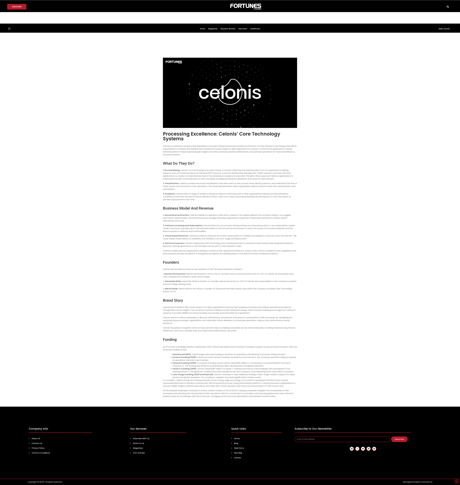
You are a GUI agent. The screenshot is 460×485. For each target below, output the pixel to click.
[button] (448, 7)
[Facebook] (352, 416)
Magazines (213, 16)
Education (243, 16)
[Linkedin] (369, 416)
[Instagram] (357, 416)
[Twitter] (363, 416)
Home (202, 16)
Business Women (228, 16)
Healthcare (255, 16)
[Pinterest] (374, 416)
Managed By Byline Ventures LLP (417, 449)
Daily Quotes (444, 16)
